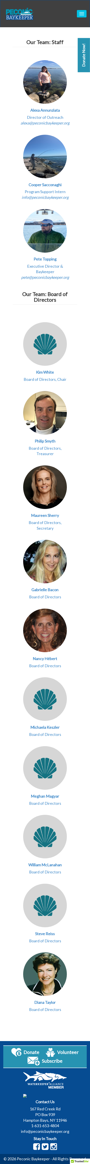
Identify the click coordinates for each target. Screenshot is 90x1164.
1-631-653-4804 (45, 1125)
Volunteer (68, 1052)
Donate (31, 1052)
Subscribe (52, 1061)
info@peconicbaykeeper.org (45, 1131)
